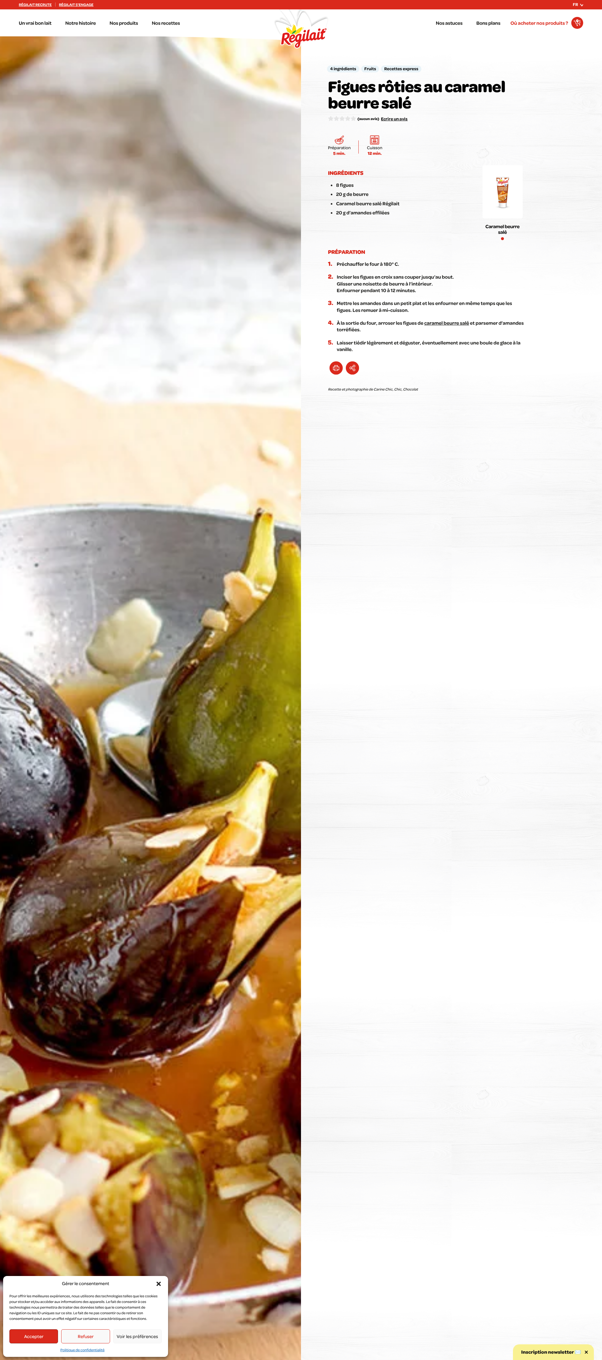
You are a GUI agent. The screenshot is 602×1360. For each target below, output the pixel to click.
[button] (159, 1284)
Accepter (34, 1336)
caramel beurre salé (446, 323)
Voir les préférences (137, 1336)
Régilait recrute (35, 5)
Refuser (86, 1336)
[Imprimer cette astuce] (336, 368)
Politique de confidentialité (83, 1349)
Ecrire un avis (394, 118)
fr (575, 4)
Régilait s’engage (76, 5)
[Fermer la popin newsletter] (586, 1352)
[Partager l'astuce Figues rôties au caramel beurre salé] (352, 368)
